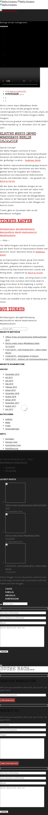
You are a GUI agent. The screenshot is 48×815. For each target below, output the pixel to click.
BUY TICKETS (12, 310)
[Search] (1, 329)
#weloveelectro (29, 232)
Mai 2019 (9, 384)
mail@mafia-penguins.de (13, 462)
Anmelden (9, 439)
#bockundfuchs (7, 232)
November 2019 (12, 374)
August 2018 (10, 396)
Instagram (10, 471)
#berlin (18, 232)
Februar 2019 (11, 387)
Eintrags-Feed (11, 442)
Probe (8, 425)
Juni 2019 (9, 380)
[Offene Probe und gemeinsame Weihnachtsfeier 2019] (15, 502)
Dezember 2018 (12, 393)
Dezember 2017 (12, 403)
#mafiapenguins (7, 229)
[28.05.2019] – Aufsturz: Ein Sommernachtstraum (26, 359)
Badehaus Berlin (33, 160)
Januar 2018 (10, 399)
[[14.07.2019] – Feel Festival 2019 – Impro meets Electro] (15, 562)
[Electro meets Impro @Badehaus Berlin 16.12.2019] (15, 532)
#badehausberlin (8, 235)
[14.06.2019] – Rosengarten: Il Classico (22, 356)
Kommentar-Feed (13, 445)
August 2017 (10, 406)
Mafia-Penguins (18, 91)
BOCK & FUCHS (7, 181)
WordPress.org (11, 448)
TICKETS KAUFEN (16, 221)
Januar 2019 (10, 390)
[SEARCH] (1, 665)
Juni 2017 (9, 409)
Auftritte (8, 419)
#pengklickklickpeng (25, 229)
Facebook (10, 467)
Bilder (7, 422)
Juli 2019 (9, 377)
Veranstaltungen (12, 429)
